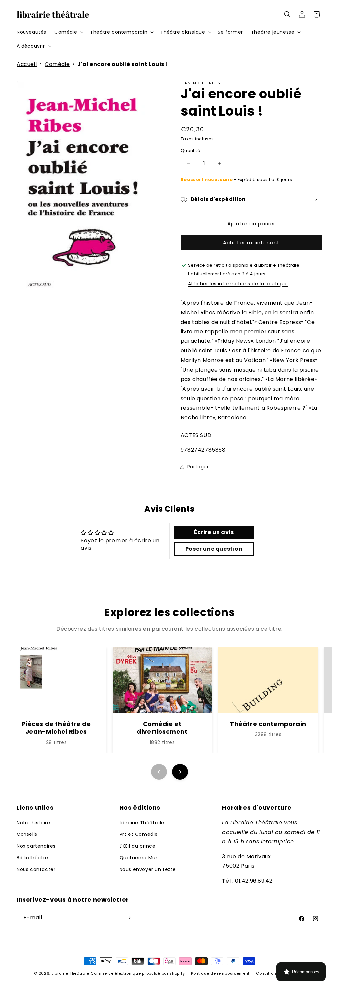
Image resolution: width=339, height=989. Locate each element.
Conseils (27, 834)
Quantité (190, 150)
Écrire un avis (214, 532)
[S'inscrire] (128, 918)
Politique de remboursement (220, 973)
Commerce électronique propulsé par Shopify (138, 973)
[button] (68, 32)
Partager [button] (198, 467)
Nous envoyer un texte (148, 869)
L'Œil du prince (138, 846)
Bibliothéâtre (32, 857)
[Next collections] (180, 772)
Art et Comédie (139, 834)
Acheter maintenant (251, 242)
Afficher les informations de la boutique (238, 283)
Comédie (57, 64)
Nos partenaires (36, 846)
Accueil (27, 64)
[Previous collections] (159, 772)
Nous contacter (36, 869)
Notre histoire (33, 822)
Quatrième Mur (139, 857)
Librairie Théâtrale (142, 822)
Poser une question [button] (214, 549)
